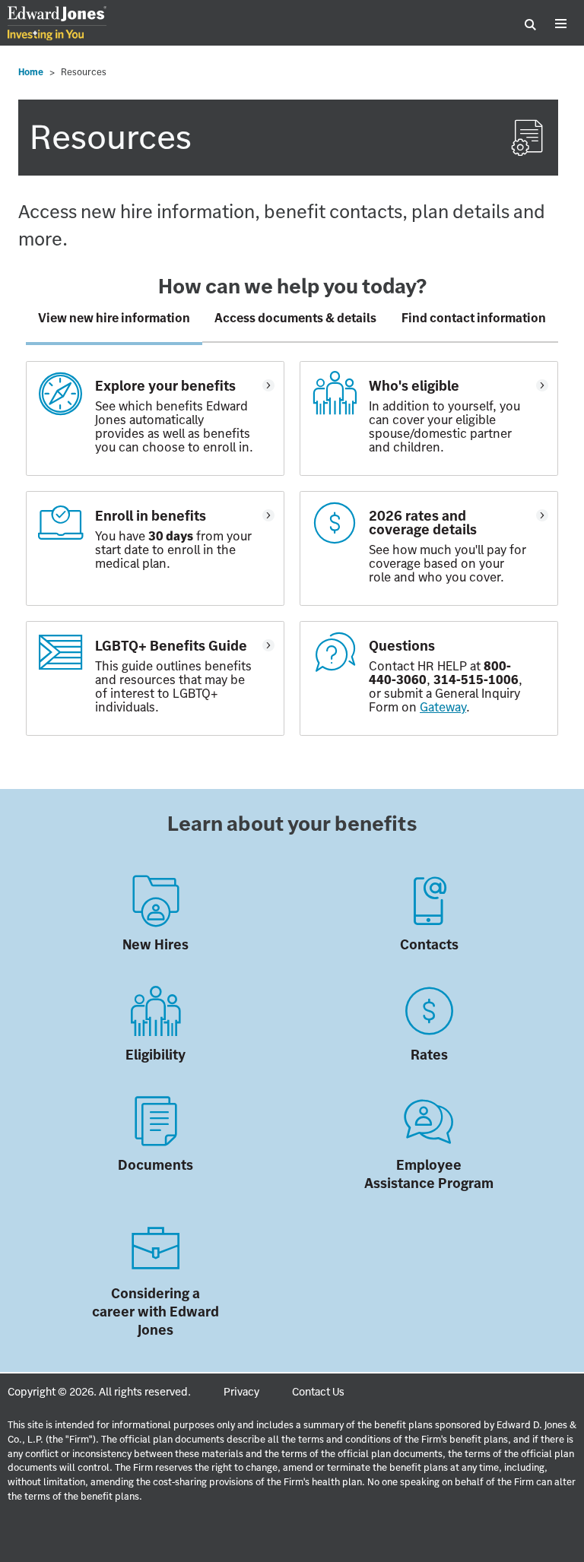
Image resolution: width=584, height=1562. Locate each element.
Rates (429, 1054)
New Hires (155, 944)
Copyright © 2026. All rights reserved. (99, 1392)
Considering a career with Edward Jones (155, 1312)
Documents (155, 1165)
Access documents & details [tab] (295, 317)
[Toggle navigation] (560, 24)
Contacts (429, 944)
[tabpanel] (292, 556)
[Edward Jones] (57, 24)
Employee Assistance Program (429, 1174)
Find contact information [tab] (474, 317)
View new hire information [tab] (114, 317)
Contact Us (318, 1392)
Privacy (241, 1392)
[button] (155, 418)
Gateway (443, 706)
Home (30, 72)
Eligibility (155, 1054)
